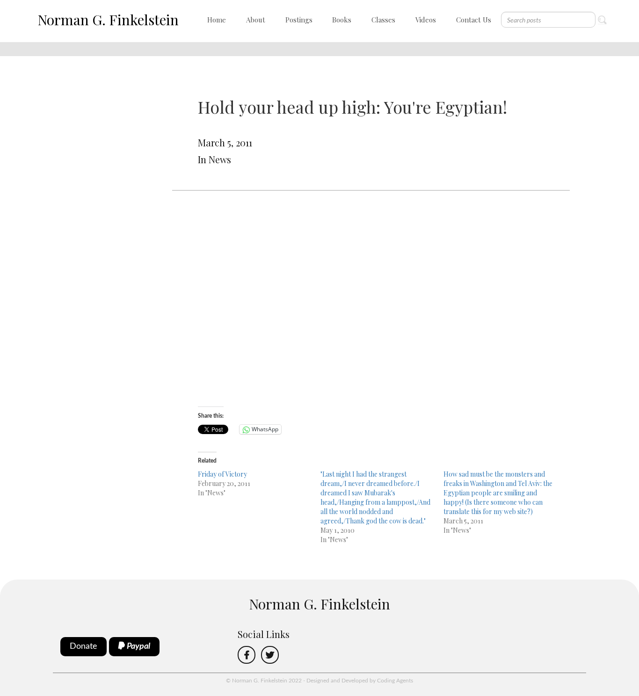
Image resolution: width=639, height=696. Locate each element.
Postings (298, 19)
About (255, 19)
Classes (383, 19)
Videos (425, 19)
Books (341, 19)
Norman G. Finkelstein (108, 19)
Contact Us (473, 19)
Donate (83, 646)
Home (216, 19)
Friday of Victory (222, 474)
